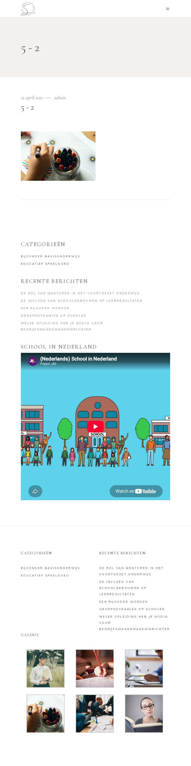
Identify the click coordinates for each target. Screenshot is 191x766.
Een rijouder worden (45, 308)
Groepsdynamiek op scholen (54, 315)
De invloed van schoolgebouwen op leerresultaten (82, 300)
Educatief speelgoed (45, 264)
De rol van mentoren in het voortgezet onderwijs (80, 293)
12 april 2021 (33, 97)
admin (60, 97)
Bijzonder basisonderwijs (50, 256)
